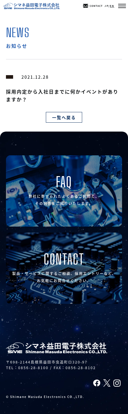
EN (112, 5)
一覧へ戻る (64, 117)
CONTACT (96, 5)
